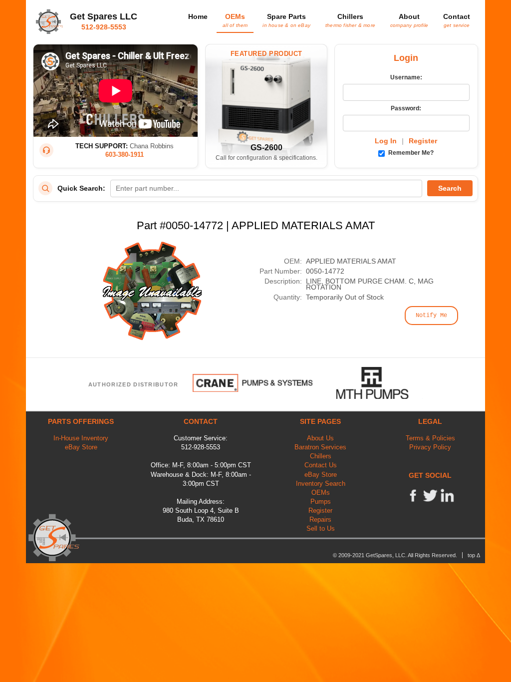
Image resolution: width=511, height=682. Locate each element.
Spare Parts (286, 19)
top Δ (474, 555)
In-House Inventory (80, 438)
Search (450, 188)
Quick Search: (81, 188)
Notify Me (431, 315)
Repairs (320, 519)
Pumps (320, 501)
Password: (406, 108)
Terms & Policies (430, 438)
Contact (456, 19)
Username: (406, 77)
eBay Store (81, 447)
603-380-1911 (124, 154)
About (409, 19)
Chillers (350, 19)
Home (198, 16)
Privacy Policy (430, 447)
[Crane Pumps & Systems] (252, 383)
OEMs (235, 19)
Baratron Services (320, 447)
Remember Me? (410, 152)
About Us (320, 438)
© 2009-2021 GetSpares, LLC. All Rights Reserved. (395, 555)
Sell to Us (320, 528)
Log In (386, 141)
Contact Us (320, 465)
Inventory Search (320, 483)
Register (423, 141)
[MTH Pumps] (379, 383)
